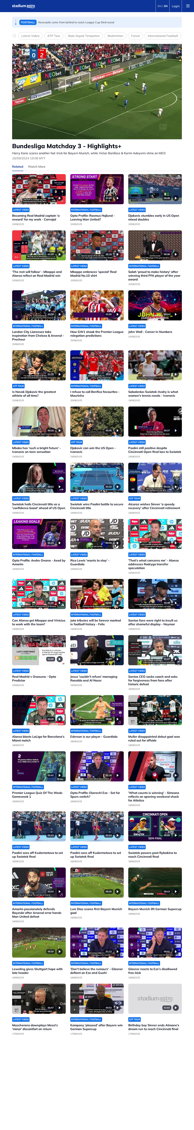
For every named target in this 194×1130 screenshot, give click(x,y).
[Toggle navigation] (188, 6)
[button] (15, 20)
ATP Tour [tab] (53, 36)
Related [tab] (17, 166)
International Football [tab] (163, 36)
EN (166, 6)
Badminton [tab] (115, 36)
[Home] (23, 6)
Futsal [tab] (135, 36)
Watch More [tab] (36, 166)
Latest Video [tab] (30, 36)
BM (160, 6)
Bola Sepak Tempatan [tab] (84, 36)
